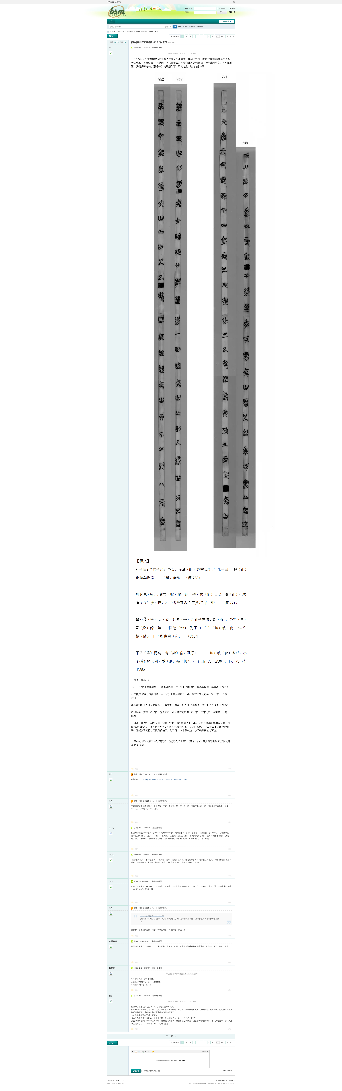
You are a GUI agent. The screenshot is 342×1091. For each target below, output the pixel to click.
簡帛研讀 (130, 32)
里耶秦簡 (199, 26)
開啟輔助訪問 (231, 2)
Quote (146, 1051)
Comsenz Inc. (119, 1083)
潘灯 (110, 48)
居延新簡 (192, 26)
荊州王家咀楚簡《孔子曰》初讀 (147, 32)
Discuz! (117, 1080)
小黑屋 (231, 1080)
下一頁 (229, 36)
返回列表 (176, 36)
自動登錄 (222, 8)
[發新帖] (112, 36)
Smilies (152, 1051)
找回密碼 (232, 8)
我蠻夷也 (112, 968)
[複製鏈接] (171, 42)
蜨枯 (110, 996)
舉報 (230, 769)
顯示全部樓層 (157, 48)
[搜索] (174, 26)
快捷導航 (226, 21)
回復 (136, 769)
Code (149, 1051)
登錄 (175, 1061)
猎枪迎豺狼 (113, 941)
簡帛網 (218, 1080)
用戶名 (187, 8)
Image (139, 1051)
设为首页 (110, 2)
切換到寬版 (233, 2)
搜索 (166, 27)
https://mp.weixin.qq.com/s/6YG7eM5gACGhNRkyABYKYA (164, 779)
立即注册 (232, 12)
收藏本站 (118, 2)
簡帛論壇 (121, 32)
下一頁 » (171, 1036)
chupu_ (111, 828)
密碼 (187, 12)
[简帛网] (117, 17)
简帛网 (108, 32)
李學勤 (185, 26)
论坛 (110, 21)
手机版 (224, 1080)
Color (136, 1051)
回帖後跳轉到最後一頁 (152, 1071)
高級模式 (205, 1051)
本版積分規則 (227, 1070)
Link (142, 1051)
